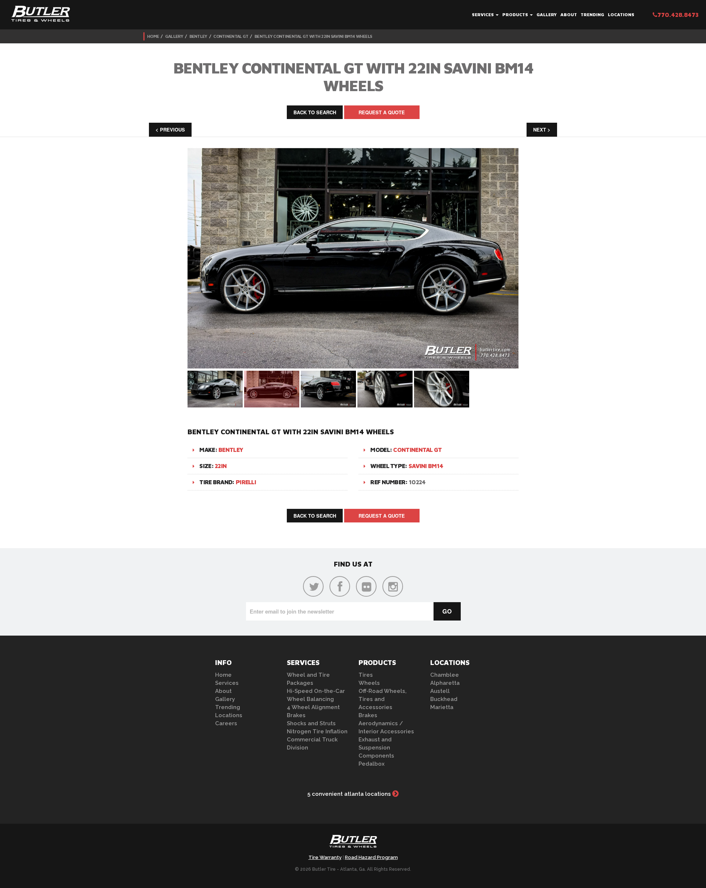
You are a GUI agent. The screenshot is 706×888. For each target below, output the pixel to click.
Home (153, 36)
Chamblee (444, 675)
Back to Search (314, 112)
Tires (366, 675)
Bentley (198, 36)
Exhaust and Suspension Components (376, 747)
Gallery (546, 14)
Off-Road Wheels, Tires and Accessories (383, 699)
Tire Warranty (325, 857)
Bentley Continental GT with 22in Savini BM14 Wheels (313, 36)
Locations (621, 14)
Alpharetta (445, 683)
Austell (440, 691)
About (568, 14)
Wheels (369, 683)
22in (221, 466)
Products (515, 14)
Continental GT (230, 36)
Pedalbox (372, 764)
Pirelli (246, 482)
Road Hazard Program (371, 857)
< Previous (170, 129)
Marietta (441, 707)
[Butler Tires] (353, 844)
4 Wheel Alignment (313, 707)
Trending (592, 14)
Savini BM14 (426, 466)
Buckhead (443, 699)
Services (483, 14)
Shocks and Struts (311, 723)
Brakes (296, 715)
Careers (226, 723)
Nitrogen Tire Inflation (317, 731)
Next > (541, 129)
